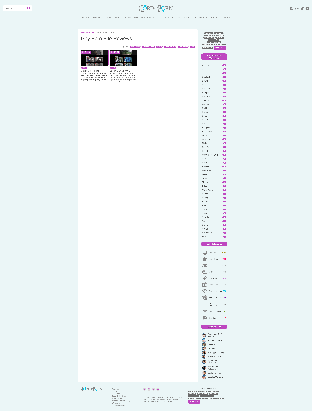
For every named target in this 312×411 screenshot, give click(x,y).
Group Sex (206, 159)
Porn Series (153, 17)
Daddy (205, 108)
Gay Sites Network (210, 155)
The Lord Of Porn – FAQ (121, 401)
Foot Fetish (207, 147)
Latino (204, 174)
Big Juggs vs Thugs (216, 352)
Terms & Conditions (119, 396)
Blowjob (205, 92)
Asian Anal (212, 348)
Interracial (206, 170)
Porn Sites (97, 17)
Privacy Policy (117, 398)
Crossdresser (208, 104)
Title (192, 47)
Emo (204, 124)
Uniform (205, 225)
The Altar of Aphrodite (213, 368)
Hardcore (206, 166)
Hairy (204, 163)
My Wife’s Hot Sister (216, 340)
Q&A (211, 272)
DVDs (204, 116)
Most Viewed (170, 47)
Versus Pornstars (213, 304)
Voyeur (84, 67)
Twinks (205, 221)
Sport (204, 213)
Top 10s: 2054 (209, 35)
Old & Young (207, 190)
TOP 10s (214, 17)
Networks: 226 (213, 40)
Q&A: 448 (220, 35)
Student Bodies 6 (215, 373)
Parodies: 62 (221, 44)
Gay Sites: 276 (208, 37)
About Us (115, 389)
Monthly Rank (148, 47)
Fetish (204, 135)
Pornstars (139, 17)
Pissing (205, 198)
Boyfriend (206, 96)
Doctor (205, 112)
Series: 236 (219, 37)
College (205, 100)
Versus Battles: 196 (214, 42)
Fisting (205, 143)
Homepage (84, 17)
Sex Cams (127, 17)
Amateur (205, 65)
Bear (204, 85)
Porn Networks (112, 17)
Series (205, 201)
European (206, 127)
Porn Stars (213, 259)
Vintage (205, 229)
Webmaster (116, 403)
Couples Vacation (215, 377)
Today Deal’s (226, 17)
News (159, 47)
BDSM (205, 81)
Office (204, 186)
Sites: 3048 (208, 33)
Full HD (205, 151)
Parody (205, 194)
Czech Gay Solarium (120, 71)
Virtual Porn (207, 233)
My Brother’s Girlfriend (213, 361)
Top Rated (135, 47)
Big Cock (206, 89)
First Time (206, 139)
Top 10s (212, 265)
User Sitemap (117, 394)
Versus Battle (201, 17)
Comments (183, 47)
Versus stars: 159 (208, 44)
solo (204, 205)
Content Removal (118, 405)
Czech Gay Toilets (90, 71)
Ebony (205, 120)
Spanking (206, 209)
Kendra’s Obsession (216, 356)
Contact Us (116, 391)
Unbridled (212, 344)
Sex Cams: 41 (207, 47)
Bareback (206, 77)
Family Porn (207, 131)
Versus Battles (215, 297)
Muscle (205, 182)
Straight (205, 217)
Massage (206, 178)
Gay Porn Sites (185, 17)
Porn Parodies (168, 17)
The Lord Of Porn (87, 33)
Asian (204, 69)
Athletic (205, 73)
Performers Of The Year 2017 (216, 335)
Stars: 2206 (218, 33)
